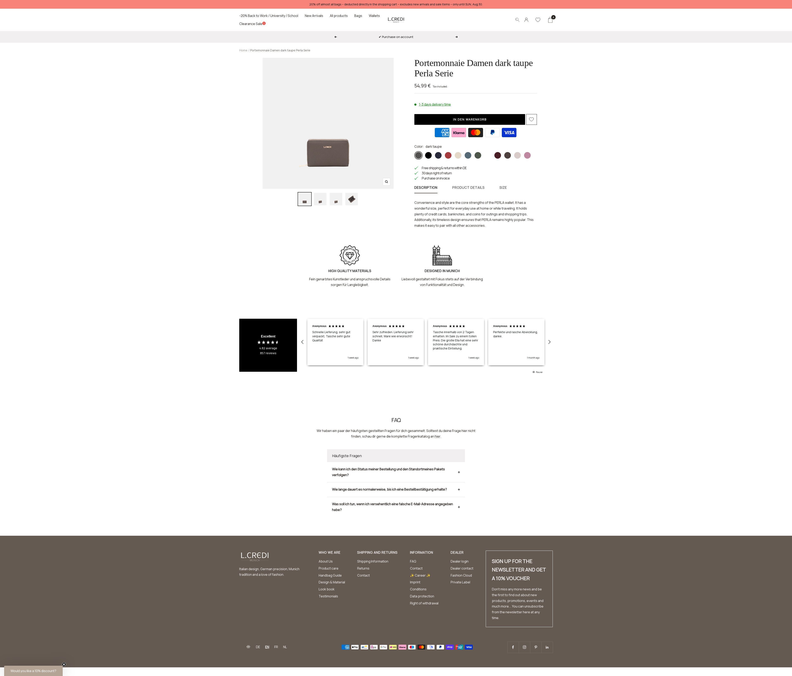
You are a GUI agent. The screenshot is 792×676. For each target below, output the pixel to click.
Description (425, 188)
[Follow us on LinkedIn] (547, 647)
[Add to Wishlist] (531, 119)
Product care (328, 568)
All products (339, 15)
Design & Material (332, 582)
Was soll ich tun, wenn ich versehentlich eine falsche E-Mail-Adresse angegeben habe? (392, 507)
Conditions (418, 589)
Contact (363, 575)
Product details (468, 188)
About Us (326, 561)
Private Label (460, 582)
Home (243, 50)
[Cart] (550, 20)
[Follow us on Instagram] (524, 647)
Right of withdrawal (424, 603)
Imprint (415, 582)
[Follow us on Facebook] (513, 647)
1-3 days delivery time (435, 104)
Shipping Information (372, 561)
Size (503, 188)
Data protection (422, 596)
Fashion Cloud (461, 575)
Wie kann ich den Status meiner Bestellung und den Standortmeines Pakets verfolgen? (388, 472)
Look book (327, 589)
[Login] (526, 20)
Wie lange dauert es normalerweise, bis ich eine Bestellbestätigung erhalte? (389, 489)
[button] (303, 342)
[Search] (517, 20)
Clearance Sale (250, 23)
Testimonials (328, 596)
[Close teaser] (64, 664)
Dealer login (460, 561)
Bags (358, 15)
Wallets (374, 15)
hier (437, 436)
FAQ (413, 561)
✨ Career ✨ (420, 575)
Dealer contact (462, 568)
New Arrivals (314, 15)
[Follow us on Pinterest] (535, 647)
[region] (426, 342)
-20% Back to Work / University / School (268, 15)
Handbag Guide (330, 575)
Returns (363, 568)
